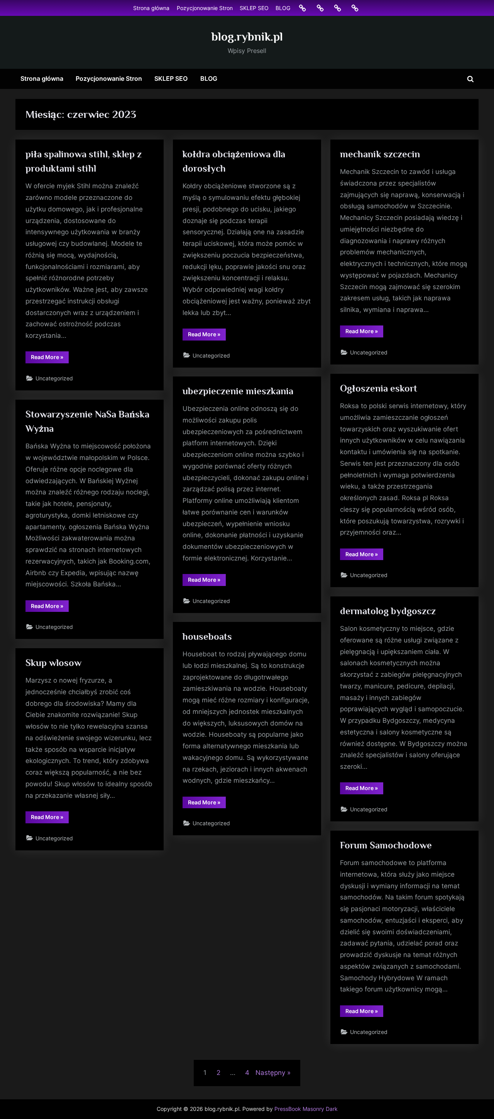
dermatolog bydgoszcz (388, 611)
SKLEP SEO (254, 8)
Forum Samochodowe (386, 845)
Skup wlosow (53, 662)
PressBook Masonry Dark (306, 1109)
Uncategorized (54, 378)
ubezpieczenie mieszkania (238, 391)
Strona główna (151, 8)
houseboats (207, 636)
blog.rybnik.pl (247, 36)
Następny (270, 1072)
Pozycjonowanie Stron (205, 8)
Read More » (50, 358)
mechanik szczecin (380, 154)
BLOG (283, 8)
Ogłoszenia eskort (378, 388)
